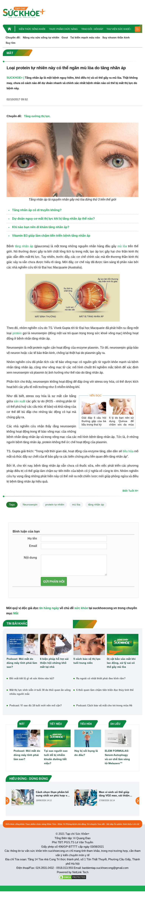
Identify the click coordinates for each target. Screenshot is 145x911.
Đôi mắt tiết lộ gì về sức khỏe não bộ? (31, 678)
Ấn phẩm (118, 824)
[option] (40, 797)
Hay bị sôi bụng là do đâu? (86, 752)
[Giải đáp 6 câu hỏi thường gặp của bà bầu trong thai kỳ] (94, 407)
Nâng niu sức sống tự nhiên (41, 37)
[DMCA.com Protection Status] (72, 876)
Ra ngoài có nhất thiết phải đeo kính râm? (101, 678)
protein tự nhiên (54, 504)
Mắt (15, 613)
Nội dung (30, 557)
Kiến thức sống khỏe (32, 29)
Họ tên (32, 538)
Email (33, 545)
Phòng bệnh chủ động (76, 824)
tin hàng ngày (49, 608)
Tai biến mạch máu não (85, 37)
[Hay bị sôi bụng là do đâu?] (87, 738)
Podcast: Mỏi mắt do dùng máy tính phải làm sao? (22, 662)
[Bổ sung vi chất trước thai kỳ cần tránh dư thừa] (85, 800)
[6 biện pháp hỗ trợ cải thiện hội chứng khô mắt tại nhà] (56, 644)
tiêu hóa (128, 451)
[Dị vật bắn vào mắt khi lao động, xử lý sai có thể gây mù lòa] (122, 644)
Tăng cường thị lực (37, 116)
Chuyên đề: (13, 37)
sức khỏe (81, 608)
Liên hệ (136, 824)
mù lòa (122, 246)
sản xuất (19, 401)
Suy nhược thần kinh (116, 37)
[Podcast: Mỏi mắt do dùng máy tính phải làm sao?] (22, 644)
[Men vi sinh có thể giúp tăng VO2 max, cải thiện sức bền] (22, 797)
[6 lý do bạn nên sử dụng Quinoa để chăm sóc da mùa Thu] (121, 407)
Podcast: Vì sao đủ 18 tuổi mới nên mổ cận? (35, 705)
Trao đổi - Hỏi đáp (92, 29)
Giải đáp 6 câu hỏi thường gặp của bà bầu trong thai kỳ (94, 421)
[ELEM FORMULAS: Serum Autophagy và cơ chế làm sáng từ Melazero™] (118, 738)
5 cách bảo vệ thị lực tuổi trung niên (86, 660)
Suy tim (10, 42)
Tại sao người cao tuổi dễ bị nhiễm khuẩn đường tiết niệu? (56, 757)
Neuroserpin (30, 504)
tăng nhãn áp (24, 246)
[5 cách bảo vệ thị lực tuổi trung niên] (89, 644)
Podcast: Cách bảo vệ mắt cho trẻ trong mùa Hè (104, 705)
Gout (65, 37)
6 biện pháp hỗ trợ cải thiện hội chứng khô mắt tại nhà (54, 662)
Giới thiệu (127, 824)
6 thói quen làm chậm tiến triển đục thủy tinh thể (104, 690)
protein (17, 333)
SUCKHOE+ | (15, 77)
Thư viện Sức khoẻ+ (118, 29)
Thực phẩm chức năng (63, 29)
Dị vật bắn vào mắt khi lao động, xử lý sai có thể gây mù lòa (121, 662)
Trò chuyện (92, 824)
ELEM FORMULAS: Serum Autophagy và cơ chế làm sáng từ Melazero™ (117, 757)
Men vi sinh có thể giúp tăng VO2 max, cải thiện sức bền (51, 794)
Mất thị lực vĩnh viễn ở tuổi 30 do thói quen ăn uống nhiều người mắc (40, 692)
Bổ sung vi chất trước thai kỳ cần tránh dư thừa (116, 794)
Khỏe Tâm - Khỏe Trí (56, 824)
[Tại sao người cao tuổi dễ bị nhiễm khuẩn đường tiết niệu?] (57, 738)
